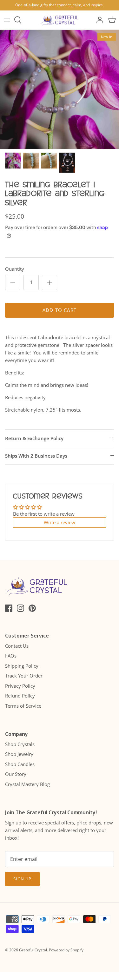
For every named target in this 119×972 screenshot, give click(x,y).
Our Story (15, 774)
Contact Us (17, 646)
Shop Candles (20, 764)
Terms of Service (23, 706)
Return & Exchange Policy (34, 438)
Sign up (22, 879)
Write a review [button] (59, 522)
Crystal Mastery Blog (27, 784)
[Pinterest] (32, 608)
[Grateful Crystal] (59, 20)
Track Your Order (24, 675)
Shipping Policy (21, 666)
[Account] (98, 20)
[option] (59, 89)
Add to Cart (59, 310)
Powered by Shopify (66, 950)
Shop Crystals (20, 744)
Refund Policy (20, 695)
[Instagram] (20, 608)
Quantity (14, 269)
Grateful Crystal (33, 950)
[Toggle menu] (7, 20)
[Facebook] (8, 608)
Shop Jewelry (19, 754)
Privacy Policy (20, 686)
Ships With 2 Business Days (36, 456)
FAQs (11, 655)
